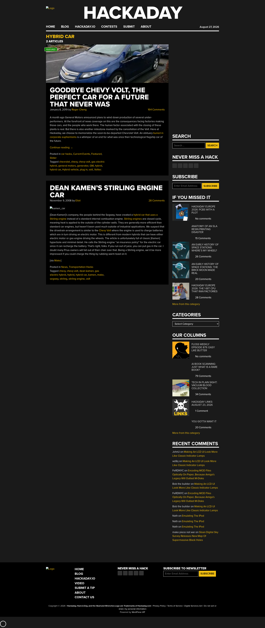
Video (79, 583)
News (64, 267)
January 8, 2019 (59, 109)
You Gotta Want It (204, 421)
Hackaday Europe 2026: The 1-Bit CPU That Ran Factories (204, 288)
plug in (84, 169)
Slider (53, 158)
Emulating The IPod (193, 515)
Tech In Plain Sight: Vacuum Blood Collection (204, 385)
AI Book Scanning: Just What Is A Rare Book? (204, 367)
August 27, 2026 (209, 27)
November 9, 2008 (60, 200)
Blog (65, 27)
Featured (96, 154)
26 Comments (203, 256)
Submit (129, 27)
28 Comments (156, 200)
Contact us (196, 165)
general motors (67, 165)
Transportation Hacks (81, 267)
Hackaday (132, 13)
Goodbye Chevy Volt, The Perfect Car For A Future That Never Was (99, 97)
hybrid (98, 165)
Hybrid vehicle (70, 169)
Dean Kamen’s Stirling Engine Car (106, 191)
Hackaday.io (85, 27)
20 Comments (203, 279)
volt (91, 169)
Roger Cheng (79, 109)
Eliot (78, 200)
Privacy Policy (159, 606)
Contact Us (84, 597)
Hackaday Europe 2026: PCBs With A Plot (203, 209)
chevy (74, 161)
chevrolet (64, 161)
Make (57, 260)
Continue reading (61, 147)
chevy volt (84, 161)
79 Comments (203, 376)
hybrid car (55, 169)
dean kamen (86, 271)
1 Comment (201, 410)
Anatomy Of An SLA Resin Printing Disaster (204, 229)
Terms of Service (175, 606)
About (146, 27)
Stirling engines (133, 218)
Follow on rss (190, 165)
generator (82, 165)
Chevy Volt (105, 230)
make (100, 274)
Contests (109, 27)
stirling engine (77, 278)
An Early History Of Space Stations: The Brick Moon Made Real (205, 268)
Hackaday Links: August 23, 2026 (202, 403)
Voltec (97, 169)
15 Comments (203, 238)
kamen (92, 274)
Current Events (81, 154)
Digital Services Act (193, 606)
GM (92, 165)
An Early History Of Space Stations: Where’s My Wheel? (205, 247)
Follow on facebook (174, 165)
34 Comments (203, 394)
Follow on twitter (180, 165)
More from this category (186, 304)
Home (50, 27)
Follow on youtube (185, 165)
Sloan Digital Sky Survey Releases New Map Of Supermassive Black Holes (195, 536)
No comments (203, 218)
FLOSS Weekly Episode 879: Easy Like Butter (203, 347)
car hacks (66, 154)
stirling (63, 278)
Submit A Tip (85, 588)
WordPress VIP (138, 612)
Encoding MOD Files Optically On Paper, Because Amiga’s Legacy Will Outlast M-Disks (193, 474)
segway (54, 278)
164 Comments (156, 109)
